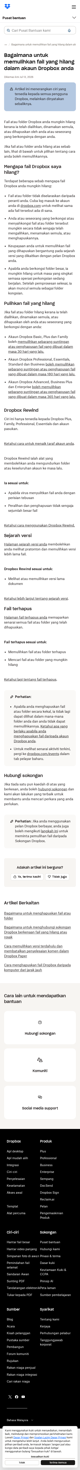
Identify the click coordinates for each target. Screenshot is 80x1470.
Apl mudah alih (17, 1158)
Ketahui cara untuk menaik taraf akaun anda (39, 444)
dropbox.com (31, 206)
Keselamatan (16, 1185)
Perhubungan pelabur (55, 1333)
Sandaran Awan (18, 1274)
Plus (43, 1151)
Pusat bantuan (14, 18)
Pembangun (15, 1347)
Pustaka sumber (18, 1340)
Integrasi (13, 1165)
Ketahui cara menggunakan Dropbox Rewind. (39, 525)
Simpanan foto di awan (23, 1256)
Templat (12, 1206)
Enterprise (47, 1172)
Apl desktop (15, 1151)
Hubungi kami (50, 1249)
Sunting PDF (16, 1281)
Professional (48, 1158)
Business (46, 1165)
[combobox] (40, 30)
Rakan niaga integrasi (22, 1374)
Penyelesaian (16, 1179)
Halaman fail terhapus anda (25, 617)
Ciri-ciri (12, 1172)
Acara (11, 1326)
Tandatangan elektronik (23, 1288)
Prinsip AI (46, 1281)
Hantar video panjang (22, 1249)
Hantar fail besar (18, 1242)
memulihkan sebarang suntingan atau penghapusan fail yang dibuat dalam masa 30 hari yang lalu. (40, 347)
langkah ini (49, 831)
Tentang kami (49, 1319)
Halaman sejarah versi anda (25, 544)
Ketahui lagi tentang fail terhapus (30, 679)
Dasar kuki (47, 1263)
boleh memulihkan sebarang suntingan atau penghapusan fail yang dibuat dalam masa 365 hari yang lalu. (42, 392)
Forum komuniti (18, 1354)
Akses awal (14, 1192)
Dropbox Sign (49, 1192)
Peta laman (48, 1288)
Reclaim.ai (47, 1199)
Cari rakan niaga (18, 1381)
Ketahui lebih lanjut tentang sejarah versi (36, 598)
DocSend (46, 1185)
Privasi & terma (50, 1256)
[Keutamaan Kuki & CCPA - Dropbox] (40, 1447)
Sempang (47, 1179)
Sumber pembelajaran (55, 1295)
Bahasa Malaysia (17, 1420)
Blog (10, 1319)
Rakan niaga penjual (21, 1367)
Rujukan (12, 1361)
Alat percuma (16, 1213)
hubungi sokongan (52, 789)
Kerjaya (45, 1326)
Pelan (44, 1206)
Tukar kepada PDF (19, 1295)
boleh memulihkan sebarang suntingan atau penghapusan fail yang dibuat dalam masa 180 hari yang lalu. (41, 369)
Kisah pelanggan (18, 1333)
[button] (8, 30)
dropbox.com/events (43, 754)
